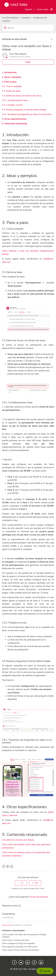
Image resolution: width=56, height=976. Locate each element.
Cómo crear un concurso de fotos (15, 940)
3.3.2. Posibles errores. (12, 105)
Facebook (3, 866)
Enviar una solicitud (39, 896)
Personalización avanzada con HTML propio (20, 946)
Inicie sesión (7, 925)
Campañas (26, 18)
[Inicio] (16, 4)
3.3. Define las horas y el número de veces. (22, 95)
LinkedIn (11, 866)
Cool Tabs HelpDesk (10, 18)
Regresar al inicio (10, 905)
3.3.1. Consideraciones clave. (15, 100)
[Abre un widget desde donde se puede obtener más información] (45, 971)
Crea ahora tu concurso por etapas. (18, 839)
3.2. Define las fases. (11, 91)
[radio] (21, 883)
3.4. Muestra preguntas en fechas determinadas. (24, 109)
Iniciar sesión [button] (43, 9)
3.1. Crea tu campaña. (12, 86)
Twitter (7, 866)
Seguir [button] (28, 62)
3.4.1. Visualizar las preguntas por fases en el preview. (27, 114)
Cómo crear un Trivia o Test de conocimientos (20, 950)
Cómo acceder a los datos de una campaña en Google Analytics (24, 935)
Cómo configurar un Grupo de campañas (18, 943)
